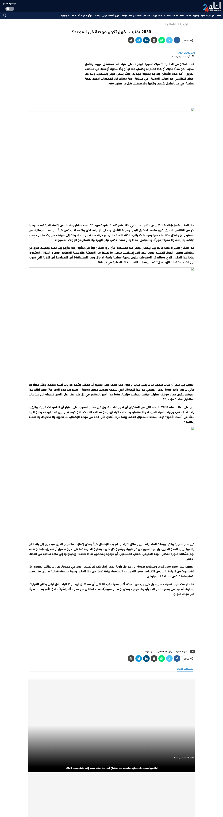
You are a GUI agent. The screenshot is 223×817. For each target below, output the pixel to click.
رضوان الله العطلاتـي (164, 651)
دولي (104, 15)
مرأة (80, 15)
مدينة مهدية (149, 651)
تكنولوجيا (65, 15)
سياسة (162, 15)
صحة (74, 15)
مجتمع (147, 15)
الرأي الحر (87, 15)
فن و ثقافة (113, 15)
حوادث (124, 15)
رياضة (131, 15)
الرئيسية (210, 15)
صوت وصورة (199, 15)
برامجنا (97, 15)
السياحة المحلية (181, 651)
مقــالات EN (185, 15)
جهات (154, 15)
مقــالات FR (172, 15)
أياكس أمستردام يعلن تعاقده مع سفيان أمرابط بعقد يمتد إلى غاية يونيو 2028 (111, 767)
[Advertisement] (54, 83)
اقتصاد (138, 15)
